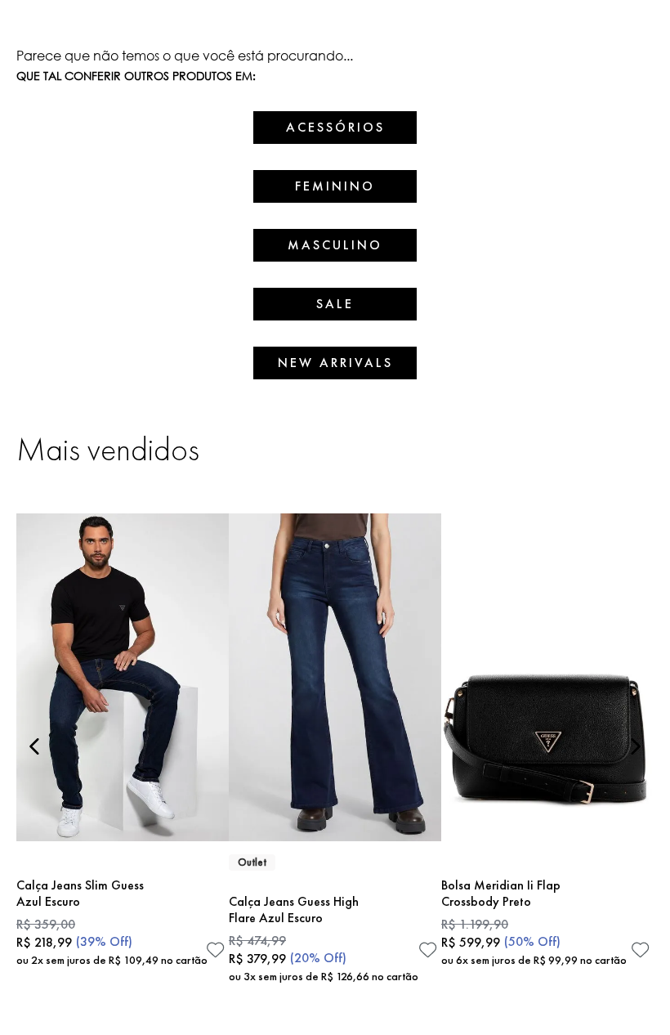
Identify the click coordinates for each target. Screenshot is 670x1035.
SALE (335, 303)
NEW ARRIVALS (335, 362)
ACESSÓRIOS (335, 127)
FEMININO (335, 186)
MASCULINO (335, 244)
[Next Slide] (635, 746)
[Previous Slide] (35, 746)
